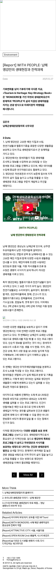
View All (28, 475)
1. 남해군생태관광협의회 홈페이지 (17, 493)
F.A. (7, 5)
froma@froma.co (14, 560)
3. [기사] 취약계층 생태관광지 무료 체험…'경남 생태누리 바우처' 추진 (23, 504)
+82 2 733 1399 (13, 558)
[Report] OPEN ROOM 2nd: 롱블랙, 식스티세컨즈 (25, 536)
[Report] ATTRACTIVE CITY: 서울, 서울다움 (23, 530)
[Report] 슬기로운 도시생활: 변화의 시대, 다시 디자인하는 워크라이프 (23, 542)
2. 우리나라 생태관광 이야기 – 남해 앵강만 (21, 498)
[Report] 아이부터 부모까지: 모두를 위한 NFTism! (25, 517)
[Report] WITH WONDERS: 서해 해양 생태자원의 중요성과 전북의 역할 (25, 524)
